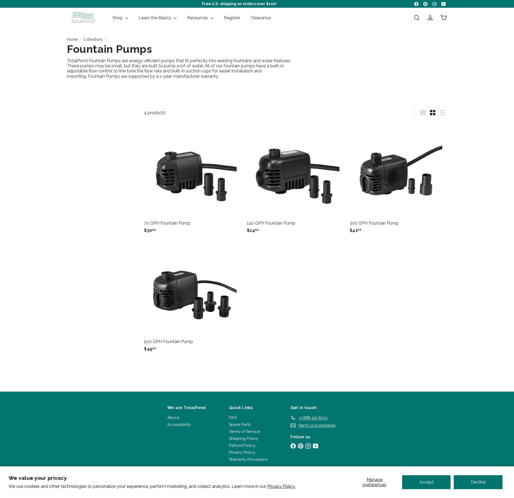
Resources (198, 17)
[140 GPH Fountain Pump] (295, 180)
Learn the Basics (155, 17)
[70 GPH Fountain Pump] (192, 180)
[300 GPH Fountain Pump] (398, 180)
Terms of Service (244, 431)
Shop (118, 17)
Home (72, 39)
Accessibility (179, 424)
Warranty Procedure (248, 459)
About (173, 417)
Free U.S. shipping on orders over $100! (239, 4)
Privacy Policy (242, 452)
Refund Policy (242, 445)
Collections (93, 39)
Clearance (261, 17)
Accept (426, 482)
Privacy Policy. (281, 486)
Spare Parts (240, 424)
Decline (478, 482)
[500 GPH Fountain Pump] (192, 299)
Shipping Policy (243, 438)
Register (232, 17)
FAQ (233, 417)
